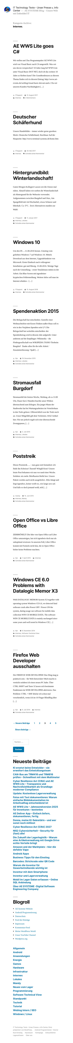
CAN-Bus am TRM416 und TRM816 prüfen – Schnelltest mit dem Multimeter (36, 776)
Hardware (18, 967)
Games (17, 963)
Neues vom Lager (23, 987)
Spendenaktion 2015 (36, 311)
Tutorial (17, 1006)
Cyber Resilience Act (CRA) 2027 (32, 826)
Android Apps (21, 853)
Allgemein (19, 948)
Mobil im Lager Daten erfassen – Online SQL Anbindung (35, 881)
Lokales (24, 220)
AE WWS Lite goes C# (33, 48)
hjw (16, 358)
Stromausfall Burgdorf (27, 385)
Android (17, 952)
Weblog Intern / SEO (24, 1010)
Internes (18, 98)
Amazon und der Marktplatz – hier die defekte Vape (34, 848)
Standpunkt (19, 998)
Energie (17, 960)
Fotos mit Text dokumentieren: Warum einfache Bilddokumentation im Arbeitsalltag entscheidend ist (35, 800)
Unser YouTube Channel (25, 935)
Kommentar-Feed (22, 927)
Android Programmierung (26, 912)
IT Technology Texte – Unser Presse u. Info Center (30, 1027)
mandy (17, 496)
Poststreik (24, 456)
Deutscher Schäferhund (27, 119)
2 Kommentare (30, 98)
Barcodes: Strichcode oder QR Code (33, 861)
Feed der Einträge (22, 920)
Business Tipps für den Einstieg (31, 857)
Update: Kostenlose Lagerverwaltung (34, 793)
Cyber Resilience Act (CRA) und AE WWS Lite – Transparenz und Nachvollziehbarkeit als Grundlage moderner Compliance (33, 785)
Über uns (29, 1035)
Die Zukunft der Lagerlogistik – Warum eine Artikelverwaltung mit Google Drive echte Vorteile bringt (36, 840)
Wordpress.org (21, 938)
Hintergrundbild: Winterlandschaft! (33, 175)
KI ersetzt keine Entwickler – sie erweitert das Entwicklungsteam (32, 769)
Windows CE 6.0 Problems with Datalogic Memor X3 (35, 585)
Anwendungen (21, 956)
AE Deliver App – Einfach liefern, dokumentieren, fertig (31, 815)
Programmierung (22, 990)
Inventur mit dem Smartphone (30, 871)
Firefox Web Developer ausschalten (26, 660)
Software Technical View (30, 633)
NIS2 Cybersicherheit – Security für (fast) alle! (33, 832)
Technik (17, 1002)
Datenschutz (20, 916)
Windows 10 (26, 242)
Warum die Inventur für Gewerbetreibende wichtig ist (30, 866)
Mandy (24, 498)
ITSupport (18, 95)
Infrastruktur (20, 971)
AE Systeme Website (24, 908)
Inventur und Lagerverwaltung (30, 875)
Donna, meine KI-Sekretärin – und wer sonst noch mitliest (34, 821)
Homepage (39, 1033)
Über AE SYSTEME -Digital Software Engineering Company (34, 888)
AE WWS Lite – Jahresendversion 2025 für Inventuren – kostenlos (35, 808)
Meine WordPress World (25, 931)
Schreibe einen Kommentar (34, 153)
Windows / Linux (22, 1014)
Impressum (19, 923)
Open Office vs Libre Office (35, 523)
